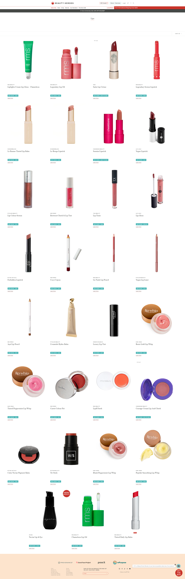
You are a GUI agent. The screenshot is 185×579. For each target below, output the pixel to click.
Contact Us (54, 571)
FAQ (52, 568)
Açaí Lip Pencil (14, 344)
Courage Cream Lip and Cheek (148, 408)
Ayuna (31, 534)
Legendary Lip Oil (57, 87)
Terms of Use (69, 575)
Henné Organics (98, 342)
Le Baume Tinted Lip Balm (18, 151)
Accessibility (69, 572)
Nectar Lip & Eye (36, 537)
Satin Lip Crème (99, 87)
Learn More (10, 98)
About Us (53, 569)
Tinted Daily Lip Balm (123, 537)
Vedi (94, 84)
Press (67, 568)
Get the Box (179, 573)
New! (58, 7)
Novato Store (54, 572)
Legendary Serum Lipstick (146, 87)
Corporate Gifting (55, 573)
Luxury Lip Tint (99, 344)
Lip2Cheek (97, 408)
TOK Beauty (96, 213)
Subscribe (53, 7)
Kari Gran (139, 342)
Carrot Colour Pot (57, 408)
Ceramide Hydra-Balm (59, 344)
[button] (178, 566)
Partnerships (69, 573)
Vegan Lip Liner (142, 280)
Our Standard (73, 7)
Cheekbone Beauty (98, 149)
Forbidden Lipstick (15, 280)
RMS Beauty (11, 84)
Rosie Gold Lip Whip (144, 344)
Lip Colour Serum (15, 215)
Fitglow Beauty (12, 213)
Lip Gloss (140, 215)
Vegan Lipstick (142, 151)
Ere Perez (53, 213)
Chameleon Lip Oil (79, 537)
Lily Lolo (138, 149)
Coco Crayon (55, 280)
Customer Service (55, 575)
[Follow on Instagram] (119, 568)
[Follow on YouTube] (130, 568)
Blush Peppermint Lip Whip (104, 473)
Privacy (68, 569)
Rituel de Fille (12, 277)
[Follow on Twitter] (127, 568)
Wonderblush (12, 149)
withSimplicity (54, 470)
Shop (62, 7)
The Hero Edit (82, 7)
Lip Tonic (97, 215)
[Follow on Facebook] (122, 568)
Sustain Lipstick (99, 151)
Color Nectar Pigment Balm (19, 473)
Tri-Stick (53, 473)
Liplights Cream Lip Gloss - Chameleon (23, 87)
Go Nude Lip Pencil (101, 280)
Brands (67, 7)
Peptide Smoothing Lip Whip (148, 473)
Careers (68, 571)
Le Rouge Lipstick (57, 151)
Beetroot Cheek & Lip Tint (61, 215)
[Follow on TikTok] (124, 568)
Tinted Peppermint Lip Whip (19, 408)
